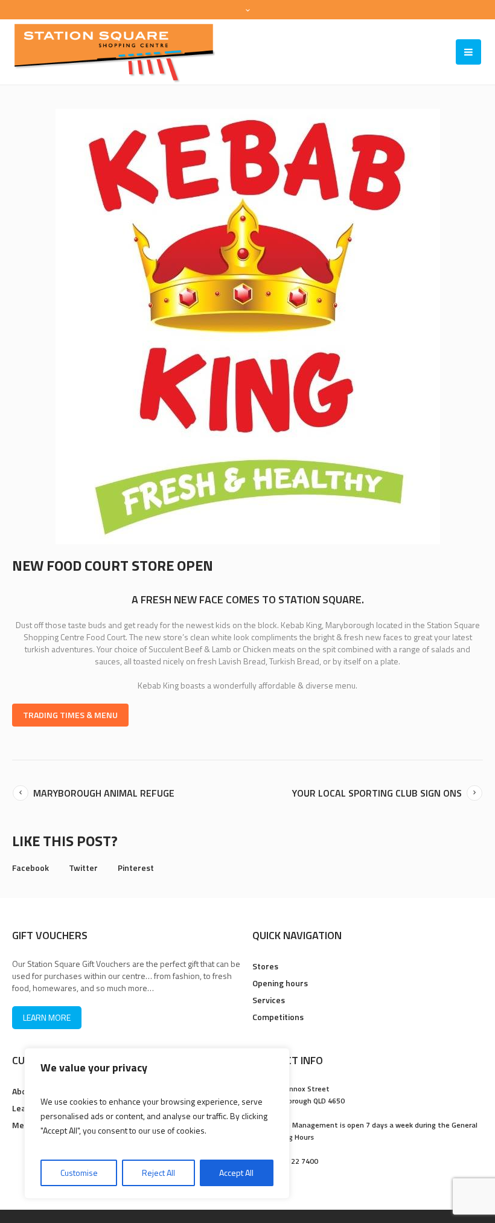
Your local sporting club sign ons (377, 793)
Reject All (158, 1172)
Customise (79, 1172)
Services (268, 999)
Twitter (83, 867)
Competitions (278, 1016)
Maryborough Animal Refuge (103, 793)
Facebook (30, 867)
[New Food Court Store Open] (248, 325)
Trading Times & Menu (70, 714)
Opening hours (280, 983)
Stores (265, 966)
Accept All (236, 1172)
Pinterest (136, 867)
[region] (157, 1123)
